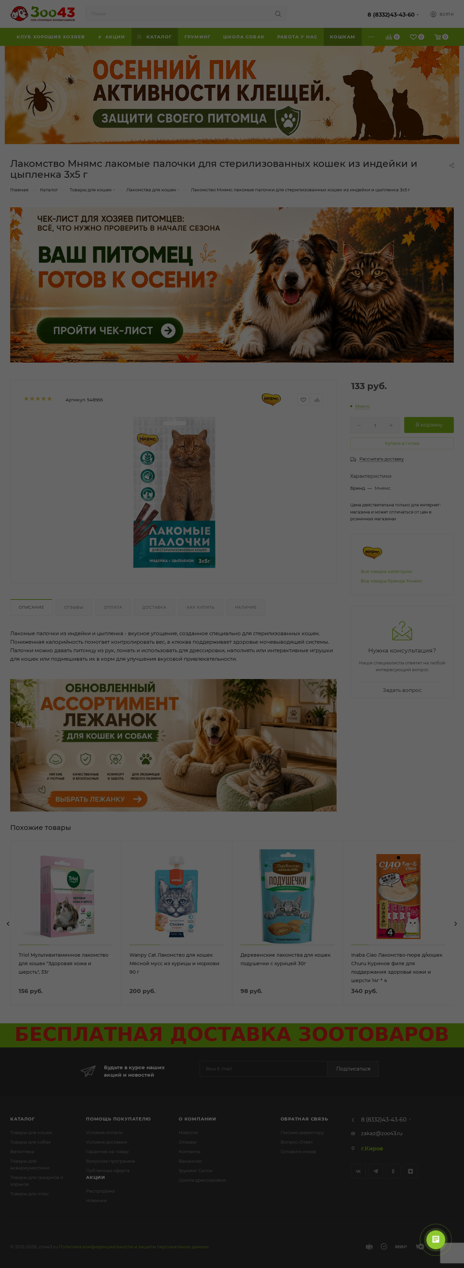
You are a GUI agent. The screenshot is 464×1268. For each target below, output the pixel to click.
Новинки (96, 1200)
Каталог (22, 1119)
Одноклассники (393, 1171)
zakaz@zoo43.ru (382, 1133)
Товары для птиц (29, 1193)
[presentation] (8, 924)
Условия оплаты (104, 1132)
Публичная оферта (108, 1170)
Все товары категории (386, 571)
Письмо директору (302, 1132)
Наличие (246, 607)
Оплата (113, 607)
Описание (31, 607)
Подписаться (353, 1068)
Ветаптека (22, 1151)
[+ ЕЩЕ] (371, 37)
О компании (197, 1119)
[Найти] (278, 13)
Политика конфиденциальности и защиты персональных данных (134, 1246)
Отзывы (74, 607)
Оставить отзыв (298, 1151)
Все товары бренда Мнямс (391, 581)
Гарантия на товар (107, 1151)
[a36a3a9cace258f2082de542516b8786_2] (173, 493)
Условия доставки (106, 1142)
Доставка (154, 607)
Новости (188, 1132)
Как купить (201, 607)
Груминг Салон (196, 1170)
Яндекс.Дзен (410, 1171)
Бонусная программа (110, 1161)
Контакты (189, 1151)
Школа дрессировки (202, 1180)
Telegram (376, 1171)
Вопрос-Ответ (297, 1142)
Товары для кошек (31, 1132)
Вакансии (190, 1161)
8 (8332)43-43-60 (391, 15)
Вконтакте (358, 1171)
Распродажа (100, 1191)
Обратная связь (304, 1119)
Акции (95, 1177)
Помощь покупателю (118, 1119)
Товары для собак (30, 1142)
